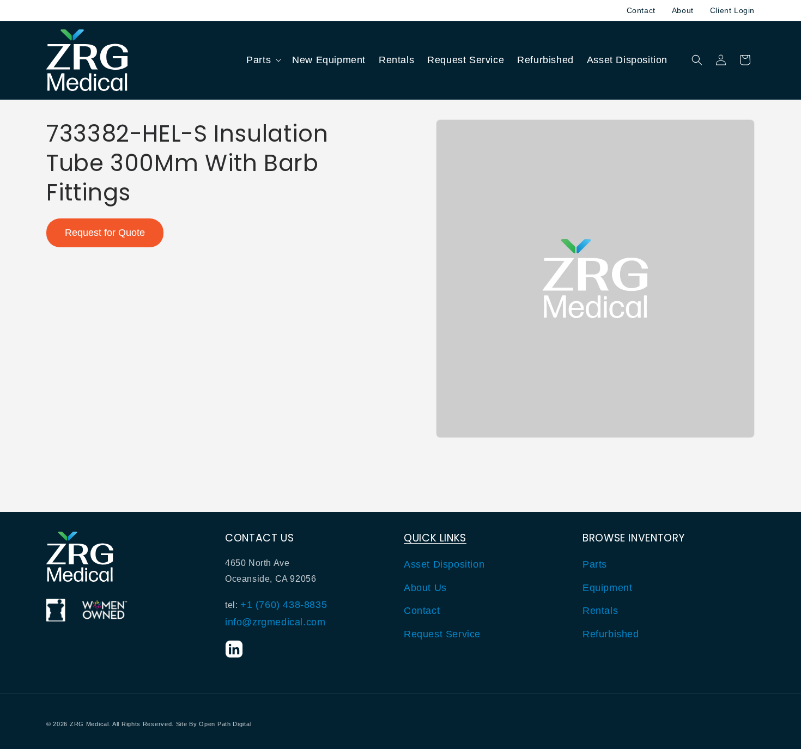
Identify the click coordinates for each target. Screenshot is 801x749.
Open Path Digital (225, 724)
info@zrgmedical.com (275, 622)
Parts (594, 564)
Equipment (607, 587)
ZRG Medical (89, 724)
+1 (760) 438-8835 (283, 604)
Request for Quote (105, 232)
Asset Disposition (444, 564)
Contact (641, 10)
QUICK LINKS (435, 538)
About (683, 10)
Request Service (442, 634)
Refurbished (610, 634)
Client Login (732, 10)
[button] (263, 60)
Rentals (600, 610)
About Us (425, 587)
